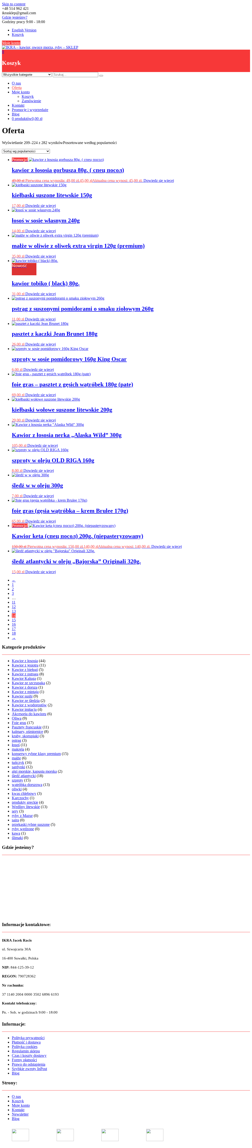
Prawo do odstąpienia (28, 1064)
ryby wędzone (23, 829)
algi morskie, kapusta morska (34, 771)
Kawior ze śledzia (26, 700)
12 (14, 607)
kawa (16, 833)
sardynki (18, 767)
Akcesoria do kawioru (29, 714)
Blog (15, 114)
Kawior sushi (22, 696)
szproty (17, 780)
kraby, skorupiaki (25, 736)
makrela (18, 749)
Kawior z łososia (25, 661)
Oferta (17, 88)
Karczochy (20, 798)
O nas (16, 83)
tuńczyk (18, 762)
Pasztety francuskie (27, 727)
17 (14, 629)
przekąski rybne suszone (31, 824)
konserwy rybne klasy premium (36, 754)
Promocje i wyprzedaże (30, 110)
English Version (24, 30)
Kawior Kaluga (24, 678)
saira (15, 820)
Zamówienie (31, 101)
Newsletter (20, 1114)
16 (14, 624)
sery (15, 811)
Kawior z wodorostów (29, 705)
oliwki (17, 789)
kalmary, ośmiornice (27, 731)
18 (14, 633)
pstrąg (16, 740)
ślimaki (17, 838)
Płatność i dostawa (26, 1042)
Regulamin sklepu (26, 1051)
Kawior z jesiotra (25, 665)
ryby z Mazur (22, 816)
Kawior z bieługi (25, 670)
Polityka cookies (24, 1047)
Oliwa (16, 718)
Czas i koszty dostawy (29, 1055)
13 (14, 611)
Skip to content (13, 4)
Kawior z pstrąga (25, 674)
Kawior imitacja (24, 709)
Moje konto (11, 43)
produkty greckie (25, 802)
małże (16, 758)
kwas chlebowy (24, 793)
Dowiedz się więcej (158, 180)
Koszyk (18, 34)
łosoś (16, 745)
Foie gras (19, 723)
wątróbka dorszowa (27, 785)
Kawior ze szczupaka (28, 683)
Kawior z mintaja (25, 692)
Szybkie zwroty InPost (29, 1069)
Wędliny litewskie (26, 807)
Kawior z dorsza (24, 687)
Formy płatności (24, 1060)
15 (14, 620)
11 (14, 602)
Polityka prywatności (28, 1038)
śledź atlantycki (24, 776)
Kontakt (18, 105)
